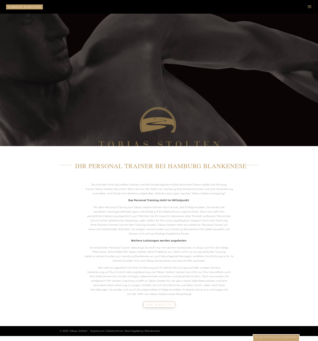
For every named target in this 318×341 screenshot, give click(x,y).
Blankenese (152, 331)
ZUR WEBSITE (159, 304)
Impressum (97, 331)
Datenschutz (115, 331)
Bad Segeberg (134, 331)
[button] (276, 337)
